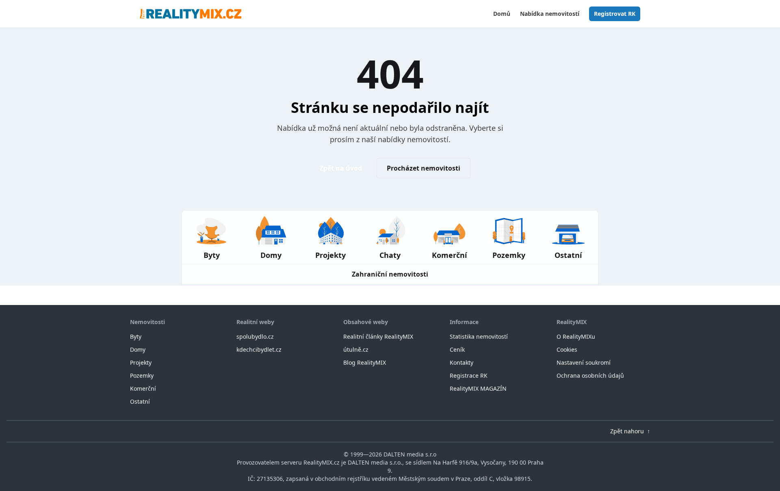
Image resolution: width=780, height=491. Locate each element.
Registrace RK (469, 375)
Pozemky (142, 375)
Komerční (143, 388)
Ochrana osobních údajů (590, 375)
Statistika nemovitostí (479, 336)
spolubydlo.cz (255, 336)
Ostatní (140, 401)
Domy (137, 349)
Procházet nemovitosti (423, 168)
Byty (135, 336)
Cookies (567, 349)
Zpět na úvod (341, 168)
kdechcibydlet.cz (259, 349)
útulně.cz (355, 349)
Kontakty (461, 362)
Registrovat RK (614, 13)
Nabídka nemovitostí (549, 13)
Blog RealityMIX (364, 362)
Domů (501, 13)
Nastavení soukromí (584, 362)
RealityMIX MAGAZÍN (478, 388)
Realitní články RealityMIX (378, 336)
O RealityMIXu (576, 336)
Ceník (457, 349)
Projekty (141, 362)
